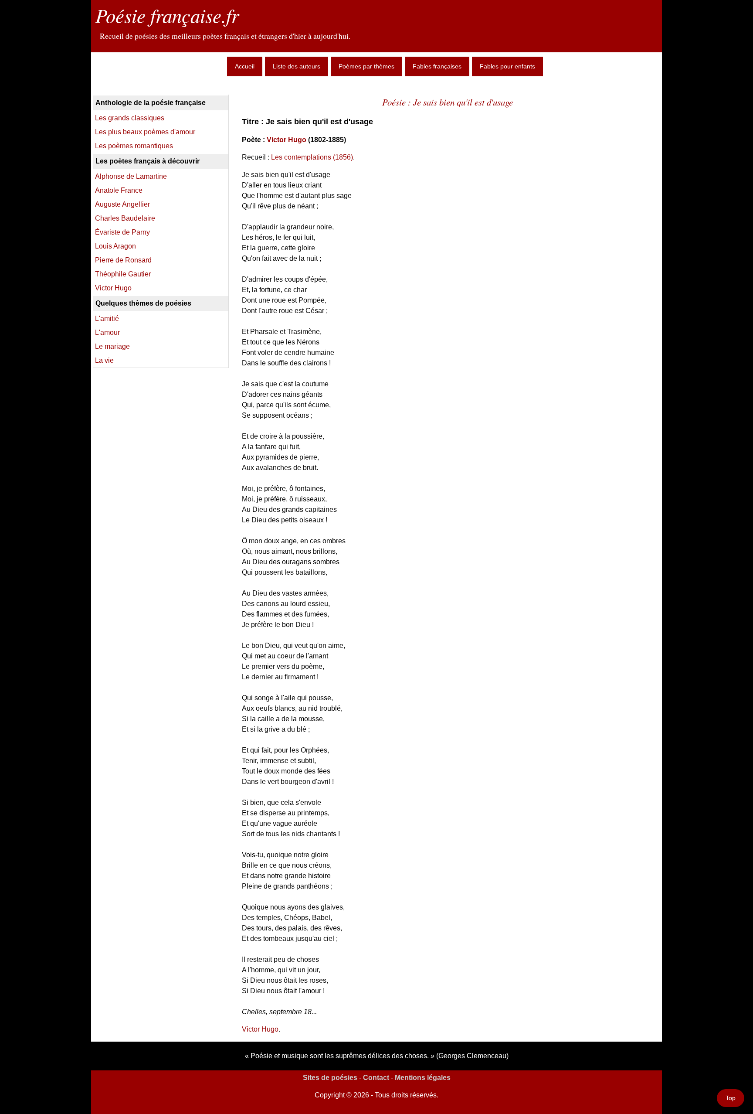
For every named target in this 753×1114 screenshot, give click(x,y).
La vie (104, 360)
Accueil (244, 66)
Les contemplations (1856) (312, 157)
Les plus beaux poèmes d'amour (145, 132)
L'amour (107, 332)
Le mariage (112, 346)
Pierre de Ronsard (123, 260)
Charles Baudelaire (125, 218)
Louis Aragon (115, 246)
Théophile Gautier (123, 274)
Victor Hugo (286, 139)
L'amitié (107, 318)
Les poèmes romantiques (134, 146)
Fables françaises (437, 66)
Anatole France (118, 190)
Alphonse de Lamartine (131, 176)
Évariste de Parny (122, 232)
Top (731, 1097)
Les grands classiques (129, 118)
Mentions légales (423, 1077)
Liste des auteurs (296, 66)
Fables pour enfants (507, 66)
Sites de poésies (330, 1077)
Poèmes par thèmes (366, 66)
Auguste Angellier (122, 204)
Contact (376, 1077)
